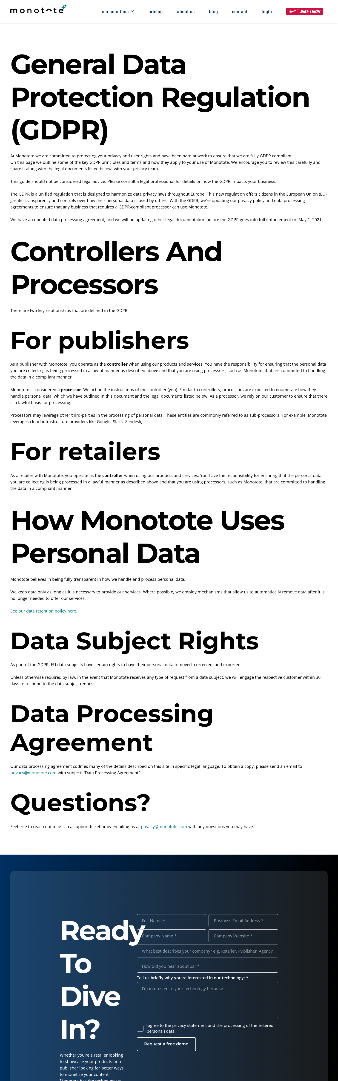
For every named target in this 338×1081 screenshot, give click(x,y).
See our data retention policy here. (43, 611)
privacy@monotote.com (33, 772)
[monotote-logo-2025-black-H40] (38, 8)
